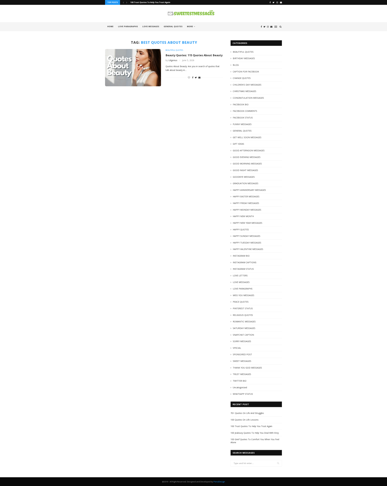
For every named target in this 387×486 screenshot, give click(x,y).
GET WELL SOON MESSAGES (247, 137)
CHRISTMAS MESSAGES (244, 91)
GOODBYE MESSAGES (244, 176)
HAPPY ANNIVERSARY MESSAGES (249, 190)
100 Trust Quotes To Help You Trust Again (150, 2)
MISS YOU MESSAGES (243, 295)
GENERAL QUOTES (173, 26)
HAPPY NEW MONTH (243, 216)
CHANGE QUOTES (242, 78)
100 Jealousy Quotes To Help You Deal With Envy (255, 432)
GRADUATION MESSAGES (245, 183)
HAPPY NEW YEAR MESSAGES (247, 222)
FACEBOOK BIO (241, 104)
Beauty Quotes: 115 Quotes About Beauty (194, 55)
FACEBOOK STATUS (243, 117)
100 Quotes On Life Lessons (245, 419)
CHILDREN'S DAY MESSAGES (247, 84)
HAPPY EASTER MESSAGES (246, 196)
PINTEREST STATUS (243, 308)
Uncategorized (240, 387)
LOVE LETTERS (240, 275)
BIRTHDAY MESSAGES (244, 58)
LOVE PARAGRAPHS (128, 26)
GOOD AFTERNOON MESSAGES (249, 150)
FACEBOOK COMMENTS (245, 111)
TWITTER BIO (239, 380)
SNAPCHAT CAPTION (243, 334)
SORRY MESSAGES (242, 341)
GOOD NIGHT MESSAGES (245, 170)
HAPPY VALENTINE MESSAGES (248, 249)
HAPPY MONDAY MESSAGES (247, 209)
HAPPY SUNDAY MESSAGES (246, 236)
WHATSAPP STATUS (243, 393)
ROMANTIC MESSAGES (244, 321)
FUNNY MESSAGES (242, 124)
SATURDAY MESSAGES (244, 328)
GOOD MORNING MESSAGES (247, 163)
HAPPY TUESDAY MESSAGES (247, 242)
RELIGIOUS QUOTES (243, 315)
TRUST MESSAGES (242, 374)
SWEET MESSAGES (242, 361)
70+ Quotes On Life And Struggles (247, 413)
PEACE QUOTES (241, 301)
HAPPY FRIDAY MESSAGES (246, 203)
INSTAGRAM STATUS (243, 268)
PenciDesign (219, 481)
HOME (110, 26)
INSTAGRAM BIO (241, 255)
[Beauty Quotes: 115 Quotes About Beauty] (133, 67)
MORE (190, 26)
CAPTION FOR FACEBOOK (246, 71)
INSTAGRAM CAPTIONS (244, 262)
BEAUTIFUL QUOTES (174, 50)
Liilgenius (172, 60)
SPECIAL (237, 347)
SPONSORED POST (242, 354)
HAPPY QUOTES (241, 229)
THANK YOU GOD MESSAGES (247, 367)
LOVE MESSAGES (150, 26)
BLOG (236, 65)
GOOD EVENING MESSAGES (246, 157)
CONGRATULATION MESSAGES (248, 97)
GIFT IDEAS (238, 143)
